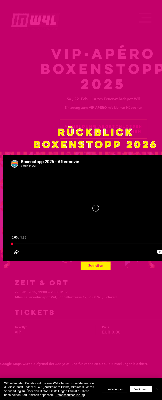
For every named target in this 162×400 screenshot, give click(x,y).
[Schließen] (156, 389)
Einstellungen (115, 389)
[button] (96, 266)
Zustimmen (140, 389)
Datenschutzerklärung (70, 395)
